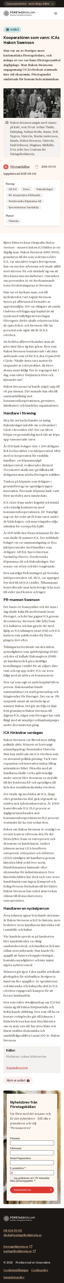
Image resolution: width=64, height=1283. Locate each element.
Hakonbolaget (44, 189)
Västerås (13, 221)
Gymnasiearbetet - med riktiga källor (27, 4)
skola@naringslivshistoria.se (22, 1235)
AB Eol (13, 189)
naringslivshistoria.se (17, 1251)
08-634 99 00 (12, 1230)
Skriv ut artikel (16, 1080)
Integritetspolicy (14, 1277)
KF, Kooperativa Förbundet (24, 195)
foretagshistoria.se (16, 1246)
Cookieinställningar (16, 1270)
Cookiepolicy (39, 1270)
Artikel (14, 29)
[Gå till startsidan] (19, 13)
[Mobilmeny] (55, 13)
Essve (26, 189)
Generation (43, 1262)
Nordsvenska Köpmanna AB (25, 201)
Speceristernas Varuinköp (24, 207)
